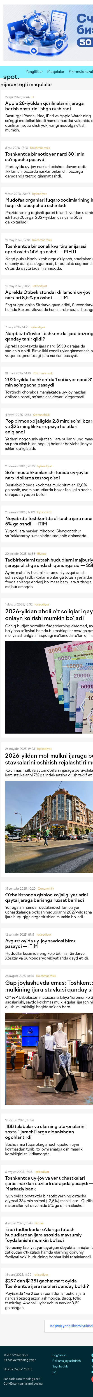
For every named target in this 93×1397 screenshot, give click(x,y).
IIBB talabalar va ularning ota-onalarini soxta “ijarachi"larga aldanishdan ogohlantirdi (45, 1132)
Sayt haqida (60, 1366)
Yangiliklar (34, 71)
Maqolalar (55, 71)
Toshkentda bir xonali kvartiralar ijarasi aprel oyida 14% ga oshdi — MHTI (45, 249)
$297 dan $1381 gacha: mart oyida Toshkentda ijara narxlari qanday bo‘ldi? (47, 1283)
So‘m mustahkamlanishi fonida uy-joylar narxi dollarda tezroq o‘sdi (47, 475)
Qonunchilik (41, 415)
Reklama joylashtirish (66, 1360)
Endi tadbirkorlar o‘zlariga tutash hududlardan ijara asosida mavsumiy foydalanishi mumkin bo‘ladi (43, 1235)
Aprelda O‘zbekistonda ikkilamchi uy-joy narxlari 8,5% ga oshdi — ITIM (48, 295)
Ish (54, 1372)
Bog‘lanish (59, 1355)
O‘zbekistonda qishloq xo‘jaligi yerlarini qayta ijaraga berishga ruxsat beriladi (46, 897)
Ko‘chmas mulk (40, 148)
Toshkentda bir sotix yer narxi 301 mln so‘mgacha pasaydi (44, 156)
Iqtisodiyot (39, 194)
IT (33, 97)
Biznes (41, 553)
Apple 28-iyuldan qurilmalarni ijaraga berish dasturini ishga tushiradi (44, 106)
